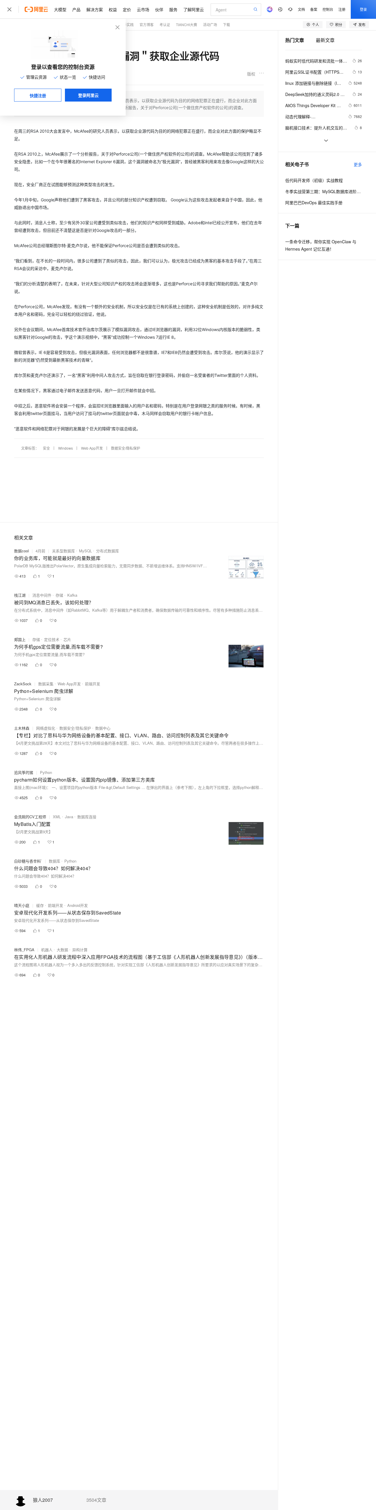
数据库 (54, 861)
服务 (173, 9)
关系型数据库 (63, 551)
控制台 (328, 9)
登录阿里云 (88, 95)
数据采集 (45, 683)
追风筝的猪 (23, 772)
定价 (127, 9)
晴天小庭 (21, 905)
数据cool (21, 551)
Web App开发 (92, 448)
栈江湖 (20, 595)
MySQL (85, 551)
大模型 (60, 9)
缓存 (40, 905)
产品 (76, 9)
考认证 (165, 24)
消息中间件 (41, 595)
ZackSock (22, 683)
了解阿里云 (193, 9)
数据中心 (102, 728)
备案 (313, 9)
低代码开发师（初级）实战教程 (314, 180)
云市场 (143, 9)
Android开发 (77, 905)
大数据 (62, 949)
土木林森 (21, 728)
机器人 (47, 949)
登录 (363, 9)
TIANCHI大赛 (186, 24)
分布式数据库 (107, 551)
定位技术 (51, 639)
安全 (46, 448)
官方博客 (147, 24)
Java (69, 816)
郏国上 (20, 639)
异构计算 (80, 949)
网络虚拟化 (45, 728)
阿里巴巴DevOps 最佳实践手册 (314, 202)
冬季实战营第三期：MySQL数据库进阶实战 (323, 191)
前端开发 (92, 683)
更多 (358, 164)
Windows (65, 448)
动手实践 (127, 24)
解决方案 (94, 9)
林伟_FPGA (24, 949)
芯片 (67, 639)
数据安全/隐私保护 (125, 448)
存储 (59, 595)
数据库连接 (86, 816)
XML (57, 816)
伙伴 (159, 9)
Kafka (72, 595)
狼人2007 (43, 1500)
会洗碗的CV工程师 (30, 816)
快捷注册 (38, 95)
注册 (341, 9)
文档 (301, 9)
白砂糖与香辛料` (28, 861)
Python (46, 772)
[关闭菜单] (9, 9)
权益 (113, 9)
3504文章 (96, 1500)
